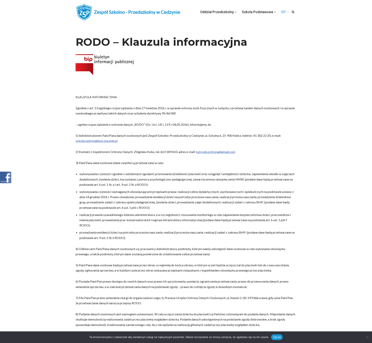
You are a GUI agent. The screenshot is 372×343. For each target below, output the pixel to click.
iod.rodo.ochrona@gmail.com (215, 152)
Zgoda (277, 337)
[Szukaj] (293, 11)
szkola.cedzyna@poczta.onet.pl (97, 141)
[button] (236, 12)
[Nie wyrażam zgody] (367, 337)
